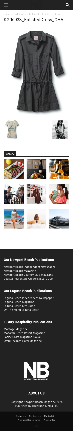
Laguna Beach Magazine (19, 302)
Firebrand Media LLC (45, 406)
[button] (6, 5)
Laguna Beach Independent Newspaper (29, 298)
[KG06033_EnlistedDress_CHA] (36, 116)
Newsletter (49, 419)
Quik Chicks (20, 14)
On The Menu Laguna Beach (21, 309)
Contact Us (35, 416)
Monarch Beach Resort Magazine (24, 333)
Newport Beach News (29, 419)
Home (7, 14)
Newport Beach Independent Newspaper (29, 267)
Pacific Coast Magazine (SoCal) (22, 337)
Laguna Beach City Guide (19, 306)
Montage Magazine (16, 329)
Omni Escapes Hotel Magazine (23, 341)
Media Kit (49, 416)
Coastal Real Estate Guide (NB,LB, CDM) (28, 278)
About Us (21, 416)
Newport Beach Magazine (20, 271)
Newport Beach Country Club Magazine (28, 274)
